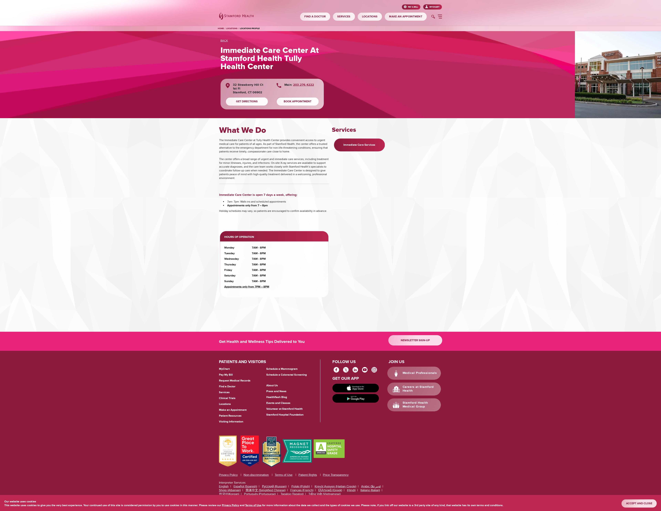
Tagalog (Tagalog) (292, 494)
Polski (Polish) (300, 486)
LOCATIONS (370, 16)
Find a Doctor (227, 386)
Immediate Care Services (359, 145)
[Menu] (440, 17)
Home (221, 29)
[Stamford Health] (236, 16)
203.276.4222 (303, 85)
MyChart (434, 7)
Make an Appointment (232, 410)
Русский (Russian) (274, 486)
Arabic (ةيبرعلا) (371, 486)
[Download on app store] (355, 388)
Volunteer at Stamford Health (284, 409)
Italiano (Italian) (370, 490)
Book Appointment (297, 101)
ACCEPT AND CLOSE (639, 503)
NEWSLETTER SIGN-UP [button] (415, 340)
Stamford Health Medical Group (415, 405)
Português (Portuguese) (260, 494)
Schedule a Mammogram (282, 369)
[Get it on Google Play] (355, 398)
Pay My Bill (226, 374)
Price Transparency (336, 475)
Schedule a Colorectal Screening (286, 374)
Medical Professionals (420, 373)
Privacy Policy (228, 475)
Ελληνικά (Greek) (330, 490)
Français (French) (301, 490)
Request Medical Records (234, 380)
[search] (433, 17)
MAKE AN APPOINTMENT (405, 16)
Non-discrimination (256, 475)
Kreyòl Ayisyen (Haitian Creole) (335, 486)
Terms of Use (283, 475)
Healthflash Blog (276, 397)
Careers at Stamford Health (418, 389)
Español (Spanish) (245, 486)
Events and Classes (278, 403)
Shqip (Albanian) (230, 490)
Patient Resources (230, 415)
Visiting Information (231, 421)
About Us (272, 385)
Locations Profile (250, 28)
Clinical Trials (227, 398)
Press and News (276, 391)
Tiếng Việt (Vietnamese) (324, 494)
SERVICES (343, 16)
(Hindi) (351, 490)
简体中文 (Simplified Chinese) (265, 490)
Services (224, 392)
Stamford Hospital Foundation (284, 414)
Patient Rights (307, 475)
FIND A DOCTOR (315, 16)
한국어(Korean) (229, 494)
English (224, 486)
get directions (247, 101)
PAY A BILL (413, 7)
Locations (231, 28)
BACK (224, 40)
